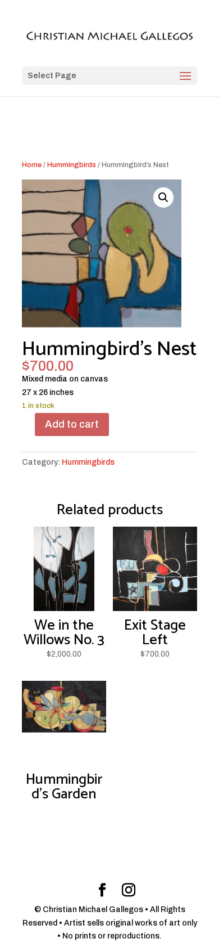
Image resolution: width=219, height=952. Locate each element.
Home (32, 165)
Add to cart (72, 424)
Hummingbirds (71, 165)
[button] (163, 197)
